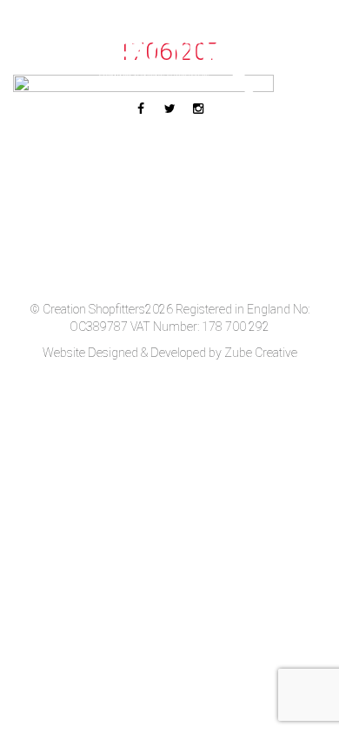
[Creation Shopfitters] (169, 61)
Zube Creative (260, 353)
